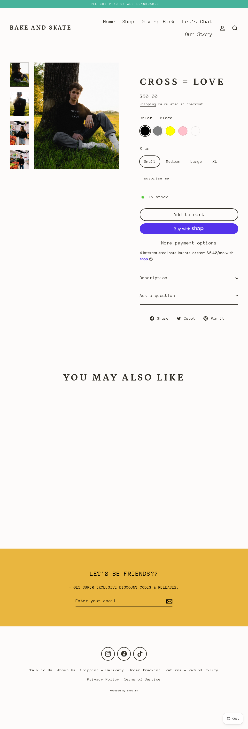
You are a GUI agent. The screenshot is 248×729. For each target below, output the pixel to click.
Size (145, 148)
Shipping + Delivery (102, 670)
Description (154, 277)
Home (109, 21)
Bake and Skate (41, 28)
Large (196, 161)
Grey (157, 131)
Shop (129, 21)
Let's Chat (197, 21)
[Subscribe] (168, 601)
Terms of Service (142, 679)
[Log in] (222, 28)
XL (215, 161)
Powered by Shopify (124, 690)
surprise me (156, 178)
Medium (173, 161)
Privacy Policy (103, 679)
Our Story (198, 34)
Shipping (148, 104)
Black (145, 131)
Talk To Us (41, 670)
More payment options (189, 242)
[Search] (235, 28)
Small (149, 161)
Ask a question (157, 295)
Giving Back (158, 21)
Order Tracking (145, 670)
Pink (183, 131)
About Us (66, 670)
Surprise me (195, 131)
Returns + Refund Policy (192, 670)
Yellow (170, 131)
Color (156, 118)
